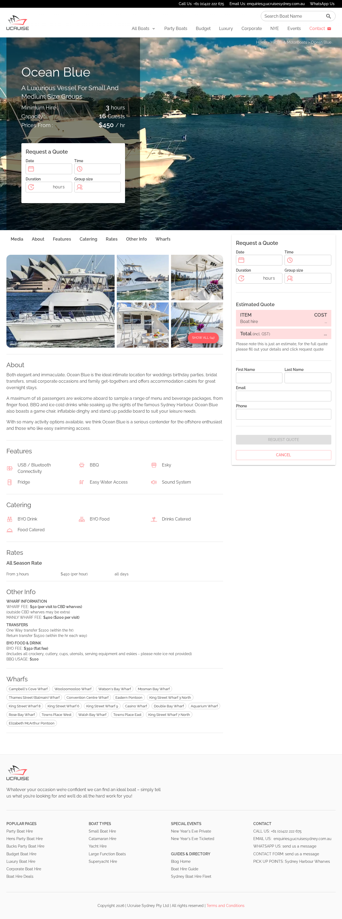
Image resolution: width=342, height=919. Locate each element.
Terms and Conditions (225, 905)
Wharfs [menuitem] (163, 239)
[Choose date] (31, 169)
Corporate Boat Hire (23, 869)
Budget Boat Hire (21, 854)
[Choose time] (79, 169)
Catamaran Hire (102, 839)
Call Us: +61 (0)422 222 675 (201, 4)
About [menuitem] (38, 239)
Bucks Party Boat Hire (25, 846)
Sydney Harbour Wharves (307, 861)
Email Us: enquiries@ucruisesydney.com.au (267, 4)
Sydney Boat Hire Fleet (191, 876)
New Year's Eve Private (191, 831)
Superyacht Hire (103, 861)
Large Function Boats (107, 854)
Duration (33, 179)
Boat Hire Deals (19, 876)
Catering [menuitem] (88, 239)
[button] (143, 28)
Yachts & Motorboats (289, 42)
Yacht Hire (98, 846)
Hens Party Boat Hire (24, 839)
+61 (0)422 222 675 (286, 831)
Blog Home (181, 861)
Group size (83, 179)
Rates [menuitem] (112, 239)
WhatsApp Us (322, 4)
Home (261, 42)
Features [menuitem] (62, 239)
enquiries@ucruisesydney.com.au (302, 839)
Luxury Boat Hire (20, 861)
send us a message (299, 846)
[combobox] (298, 16)
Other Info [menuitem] (136, 239)
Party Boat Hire (19, 831)
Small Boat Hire (102, 831)
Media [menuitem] (17, 239)
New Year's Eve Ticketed (192, 839)
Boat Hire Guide (184, 869)
